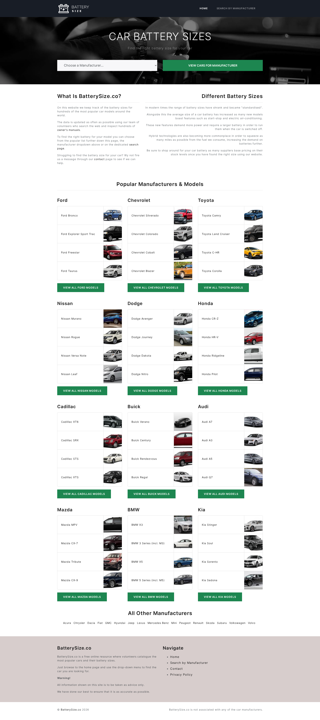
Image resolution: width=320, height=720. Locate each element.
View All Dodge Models (152, 390)
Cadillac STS (70, 458)
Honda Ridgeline (213, 355)
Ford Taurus (69, 270)
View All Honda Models (222, 390)
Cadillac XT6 (70, 421)
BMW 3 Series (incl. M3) (148, 543)
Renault (198, 622)
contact (99, 159)
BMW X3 (137, 524)
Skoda (210, 622)
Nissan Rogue (70, 337)
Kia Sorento (210, 561)
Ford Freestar (70, 252)
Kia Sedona (209, 580)
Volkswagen (237, 622)
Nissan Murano (71, 318)
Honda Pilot (210, 374)
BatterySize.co (71, 709)
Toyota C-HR (210, 252)
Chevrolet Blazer (142, 270)
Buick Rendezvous (144, 458)
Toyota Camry (211, 215)
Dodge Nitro (139, 374)
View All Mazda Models (82, 596)
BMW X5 (137, 561)
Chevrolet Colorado (144, 234)
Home (204, 8)
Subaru (222, 622)
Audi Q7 (207, 477)
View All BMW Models (151, 596)
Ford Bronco (69, 215)
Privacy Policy (181, 674)
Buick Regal (139, 477)
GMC (108, 622)
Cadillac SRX (70, 440)
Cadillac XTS (70, 477)
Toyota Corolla (212, 270)
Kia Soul (207, 543)
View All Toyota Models (223, 287)
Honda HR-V (210, 337)
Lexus (141, 622)
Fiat (100, 622)
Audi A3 (207, 440)
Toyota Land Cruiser (216, 234)
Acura (67, 622)
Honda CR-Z (210, 318)
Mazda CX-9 (69, 580)
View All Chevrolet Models (156, 287)
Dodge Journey (142, 337)
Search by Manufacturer (236, 8)
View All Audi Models (221, 493)
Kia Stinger (209, 524)
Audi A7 (207, 421)
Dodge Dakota (141, 355)
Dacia (91, 622)
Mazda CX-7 (69, 543)
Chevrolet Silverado (145, 215)
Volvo (251, 622)
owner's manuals (68, 129)
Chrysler (79, 622)
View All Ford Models (80, 287)
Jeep (131, 622)
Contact (176, 668)
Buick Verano (140, 421)
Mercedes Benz (158, 622)
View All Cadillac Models (84, 493)
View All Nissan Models (82, 390)
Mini (174, 622)
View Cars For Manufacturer (212, 65)
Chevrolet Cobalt (143, 252)
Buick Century (141, 440)
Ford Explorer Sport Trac (78, 234)
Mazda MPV (69, 524)
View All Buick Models (152, 493)
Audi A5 (207, 458)
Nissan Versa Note (73, 355)
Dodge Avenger (142, 318)
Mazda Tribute (71, 561)
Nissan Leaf (69, 374)
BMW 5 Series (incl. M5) (148, 580)
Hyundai (119, 622)
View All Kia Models (220, 596)
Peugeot (185, 622)
